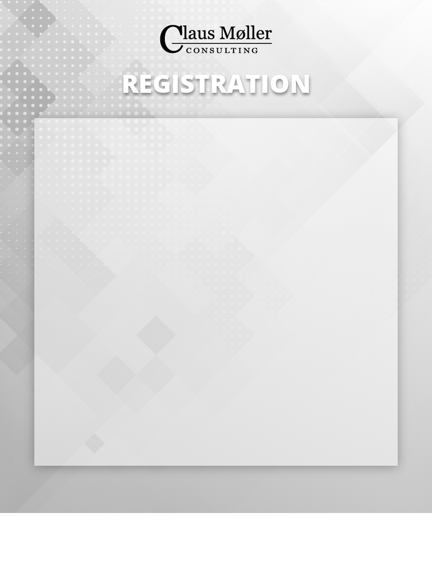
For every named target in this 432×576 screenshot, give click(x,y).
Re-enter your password (142, 298)
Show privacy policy (127, 357)
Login (281, 418)
